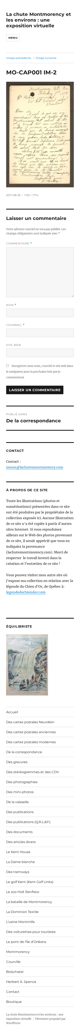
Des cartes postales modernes (31, 742)
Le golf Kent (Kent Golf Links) (29, 882)
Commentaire (19, 243)
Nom (11, 305)
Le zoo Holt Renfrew (22, 892)
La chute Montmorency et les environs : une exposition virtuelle (38, 20)
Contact (12, 992)
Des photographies (22, 782)
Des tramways (17, 872)
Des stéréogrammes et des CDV (32, 772)
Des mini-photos (20, 792)
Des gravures (16, 762)
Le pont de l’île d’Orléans (26, 942)
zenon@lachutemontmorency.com (34, 467)
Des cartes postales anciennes (31, 732)
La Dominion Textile (22, 912)
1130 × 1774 (31, 195)
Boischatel (14, 972)
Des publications (20, 812)
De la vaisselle (17, 802)
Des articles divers (21, 842)
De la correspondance (24, 752)
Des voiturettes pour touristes (31, 932)
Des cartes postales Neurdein (30, 722)
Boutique (14, 1002)
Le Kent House (18, 852)
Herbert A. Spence (21, 982)
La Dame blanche (20, 862)
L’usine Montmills (20, 922)
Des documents (19, 832)
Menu (12, 37)
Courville (13, 962)
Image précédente (18, 58)
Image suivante (45, 58)
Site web (13, 345)
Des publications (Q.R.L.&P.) (28, 822)
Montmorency (18, 952)
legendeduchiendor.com (26, 592)
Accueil (12, 712)
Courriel (15, 325)
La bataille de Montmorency (29, 902)
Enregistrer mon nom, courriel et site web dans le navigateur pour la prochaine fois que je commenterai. (39, 371)
